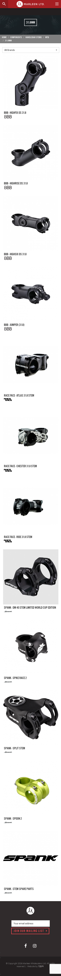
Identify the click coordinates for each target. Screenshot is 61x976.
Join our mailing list (29, 931)
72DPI (41, 966)
